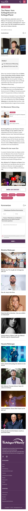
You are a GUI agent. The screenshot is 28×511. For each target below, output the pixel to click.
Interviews (5, 7)
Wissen (3, 477)
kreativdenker (5, 33)
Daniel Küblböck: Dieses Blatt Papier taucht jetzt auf (13, 409)
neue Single (12, 194)
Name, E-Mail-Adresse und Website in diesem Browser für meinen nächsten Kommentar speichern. (12, 219)
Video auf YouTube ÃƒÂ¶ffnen (18, 184)
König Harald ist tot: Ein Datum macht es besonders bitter (12, 431)
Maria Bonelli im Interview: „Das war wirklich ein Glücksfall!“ (13, 313)
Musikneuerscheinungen (7, 471)
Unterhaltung (5, 468)
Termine (4, 473)
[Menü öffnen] (24, 1)
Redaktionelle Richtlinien (7, 501)
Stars (3, 466)
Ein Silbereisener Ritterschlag (11, 64)
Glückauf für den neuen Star (11, 66)
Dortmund (4, 194)
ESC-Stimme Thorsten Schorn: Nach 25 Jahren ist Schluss (12, 386)
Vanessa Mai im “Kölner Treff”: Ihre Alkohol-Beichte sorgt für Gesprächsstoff (13, 336)
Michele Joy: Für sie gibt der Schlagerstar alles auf (12, 270)
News (3, 464)
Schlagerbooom (20, 194)
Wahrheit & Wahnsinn (7, 198)
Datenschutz (5, 492)
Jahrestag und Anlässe (7, 475)
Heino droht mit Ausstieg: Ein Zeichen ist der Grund (13, 364)
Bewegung (4, 484)
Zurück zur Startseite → (13, 190)
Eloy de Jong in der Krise (14, 123)
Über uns (4, 499)
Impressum (4, 494)
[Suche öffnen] (20, 1)
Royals (3, 482)
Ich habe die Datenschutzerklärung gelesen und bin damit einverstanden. (14, 236)
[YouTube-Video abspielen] (13, 179)
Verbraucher (4, 479)
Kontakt (4, 497)
